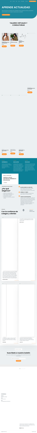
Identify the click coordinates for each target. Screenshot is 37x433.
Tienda (19, 1)
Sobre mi (14, 1)
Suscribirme (18, 360)
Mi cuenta (26, 1)
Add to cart (4, 46)
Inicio (10, 1)
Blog (16, 1)
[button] (6, 15)
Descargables (22, 1)
